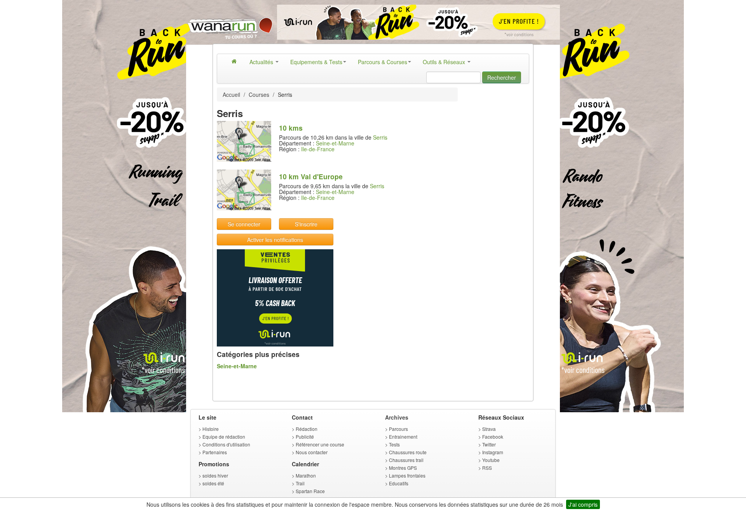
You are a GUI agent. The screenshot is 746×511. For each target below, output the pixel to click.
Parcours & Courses (382, 62)
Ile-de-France (318, 149)
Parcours (398, 428)
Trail (300, 483)
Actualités (262, 62)
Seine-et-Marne (335, 143)
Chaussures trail (406, 460)
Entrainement (403, 436)
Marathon (306, 475)
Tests (394, 444)
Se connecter (244, 224)
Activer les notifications (275, 239)
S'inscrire (306, 224)
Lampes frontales (407, 475)
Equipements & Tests (316, 62)
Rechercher (501, 77)
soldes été (213, 483)
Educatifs (398, 483)
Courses (259, 94)
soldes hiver (215, 475)
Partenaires (214, 452)
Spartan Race (310, 491)
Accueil (231, 94)
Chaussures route (408, 452)
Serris (380, 137)
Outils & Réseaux (445, 62)
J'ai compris (583, 504)
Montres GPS (403, 467)
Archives (396, 417)
